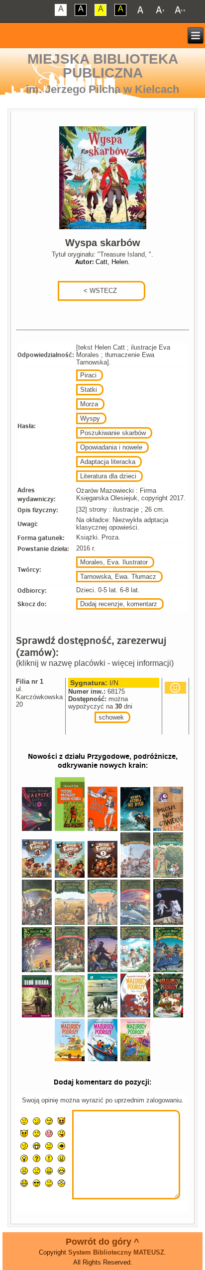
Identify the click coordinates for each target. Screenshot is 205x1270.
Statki (88, 389)
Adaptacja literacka (107, 461)
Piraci (88, 375)
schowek (111, 717)
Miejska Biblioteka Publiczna (102, 66)
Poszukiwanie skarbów (113, 433)
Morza (89, 404)
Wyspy (90, 418)
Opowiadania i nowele (111, 447)
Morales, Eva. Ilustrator (114, 562)
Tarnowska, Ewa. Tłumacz (118, 576)
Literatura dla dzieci (108, 476)
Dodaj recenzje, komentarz (118, 604)
